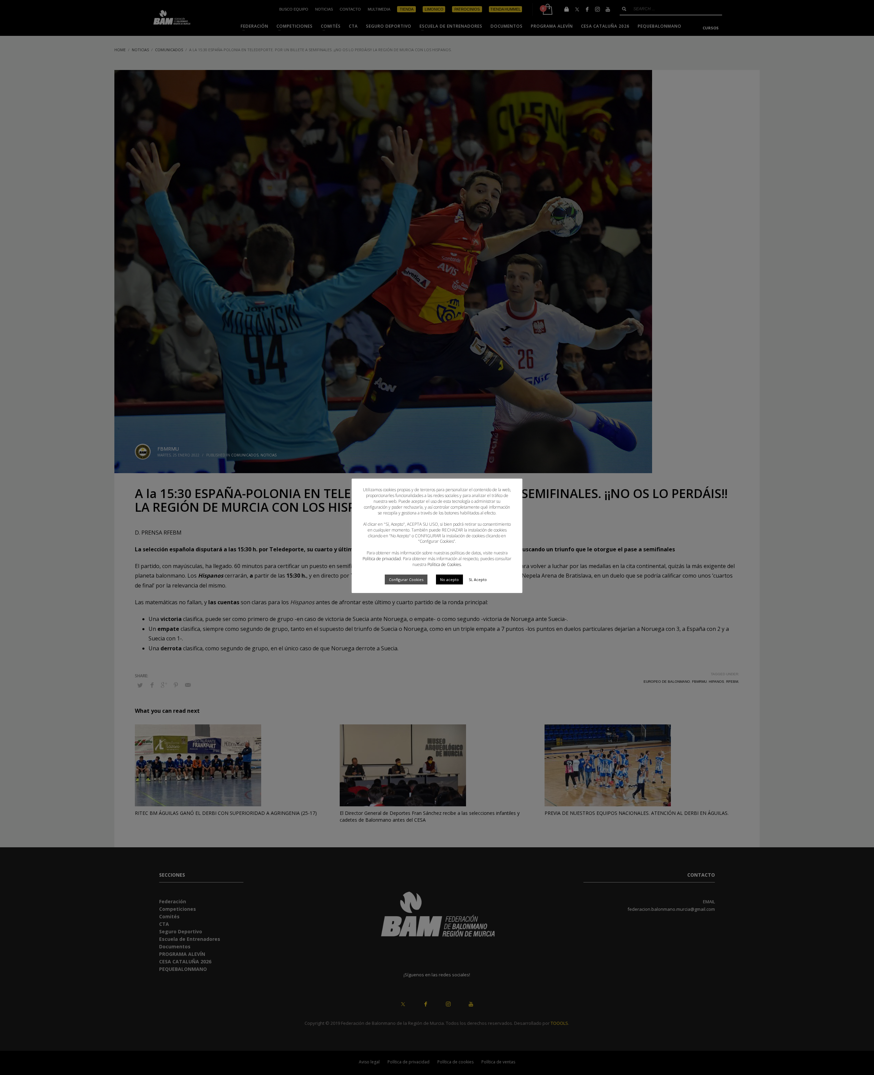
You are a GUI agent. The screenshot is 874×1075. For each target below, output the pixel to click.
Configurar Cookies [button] (406, 579)
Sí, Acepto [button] (478, 579)
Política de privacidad (382, 559)
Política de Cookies (444, 564)
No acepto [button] (449, 579)
